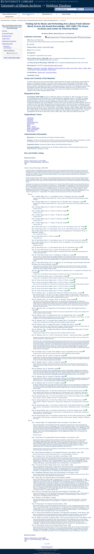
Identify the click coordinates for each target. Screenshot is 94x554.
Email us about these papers (12, 57)
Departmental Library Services (35, 20)
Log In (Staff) (47, 543)
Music (76, 68)
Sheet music (41, 72)
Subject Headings (66, 14)
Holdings (14, 20)
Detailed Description (7, 43)
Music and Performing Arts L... (52, 20)
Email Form (49, 547)
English (37, 75)
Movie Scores (6, 46)
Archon (45, 552)
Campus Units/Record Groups (9, 14)
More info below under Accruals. (53, 65)
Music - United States (33, 128)
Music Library (52, 69)
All (25, 163)
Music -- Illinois (82, 68)
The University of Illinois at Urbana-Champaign (50, 553)
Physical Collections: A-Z (28, 14)
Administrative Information (9, 41)
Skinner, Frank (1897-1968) (46, 47)
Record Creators (9, 16)
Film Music (44, 68)
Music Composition (41, 69)
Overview (4, 31)
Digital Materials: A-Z (47, 14)
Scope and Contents (7, 33)
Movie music (70, 68)
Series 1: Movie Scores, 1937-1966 (35, 160)
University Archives (5, 20)
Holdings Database (58, 5)
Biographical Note (6, 36)
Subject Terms (6, 38)
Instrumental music (60, 68)
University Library (22, 20)
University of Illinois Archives (21, 5)
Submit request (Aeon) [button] (53, 37)
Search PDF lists (89, 9)
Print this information (85, 37)
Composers (36, 68)
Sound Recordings (7, 47)
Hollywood (51, 68)
